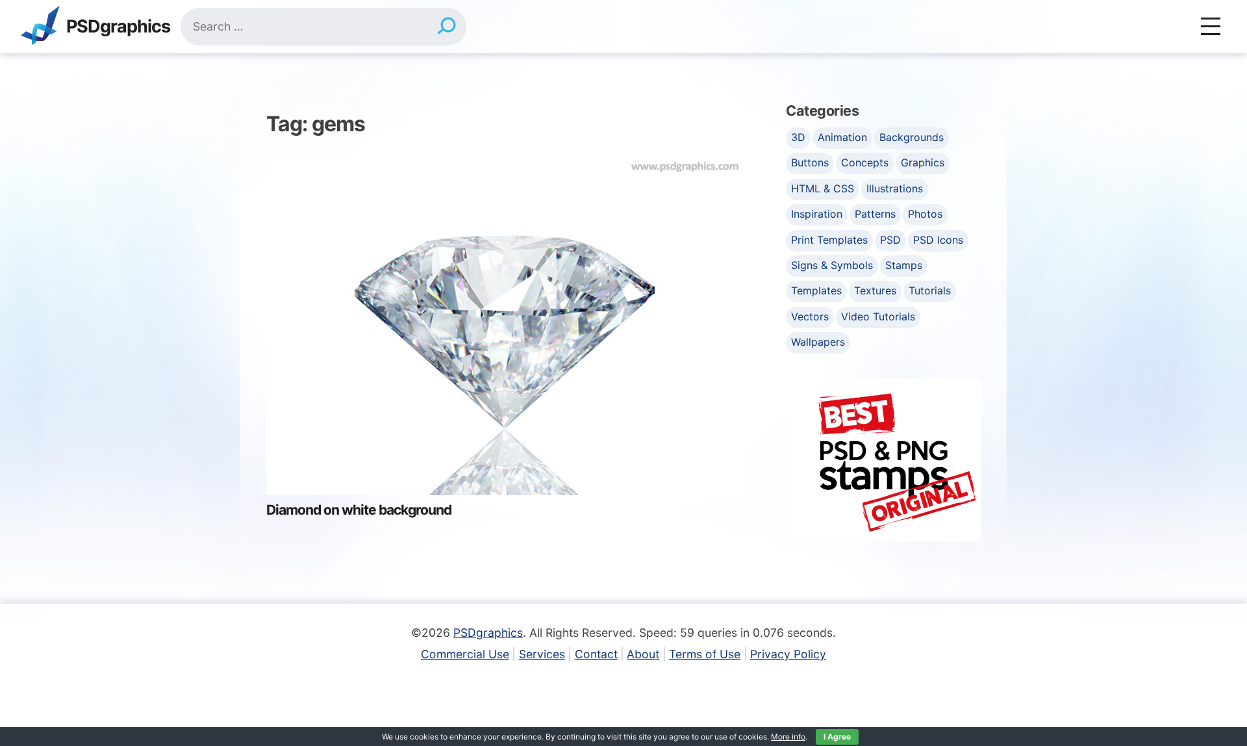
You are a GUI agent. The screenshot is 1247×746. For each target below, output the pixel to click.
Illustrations (894, 188)
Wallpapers (818, 341)
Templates (816, 290)
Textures (875, 290)
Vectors (810, 316)
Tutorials (930, 290)
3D (798, 137)
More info (788, 736)
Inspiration (816, 213)
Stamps (903, 265)
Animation (842, 137)
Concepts (864, 162)
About (643, 654)
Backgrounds (911, 137)
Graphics (922, 162)
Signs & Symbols (832, 265)
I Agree (837, 736)
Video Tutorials (878, 316)
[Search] (446, 26)
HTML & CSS (822, 188)
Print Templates (829, 239)
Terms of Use (704, 654)
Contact (596, 654)
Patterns (875, 213)
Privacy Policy (788, 654)
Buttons (810, 162)
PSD (890, 239)
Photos (925, 213)
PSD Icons (938, 239)
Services (542, 654)
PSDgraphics (118, 26)
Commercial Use (465, 654)
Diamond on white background (358, 510)
